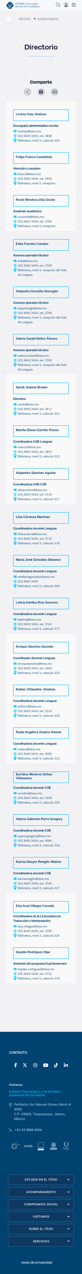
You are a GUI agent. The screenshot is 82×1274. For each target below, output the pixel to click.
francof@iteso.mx (29, 174)
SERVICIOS (41, 1241)
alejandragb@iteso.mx (32, 308)
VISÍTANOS (41, 1216)
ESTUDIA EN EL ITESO (41, 1179)
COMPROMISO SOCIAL (41, 1204)
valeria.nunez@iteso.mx (33, 355)
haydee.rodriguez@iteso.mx (36, 969)
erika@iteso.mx (28, 261)
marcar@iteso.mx (29, 447)
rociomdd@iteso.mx (31, 217)
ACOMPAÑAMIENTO (41, 1192)
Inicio (25, 18)
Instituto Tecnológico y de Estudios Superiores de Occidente (35, 1093)
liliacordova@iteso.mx (32, 534)
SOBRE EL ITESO (41, 1229)
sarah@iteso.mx (28, 404)
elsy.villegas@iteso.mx (32, 926)
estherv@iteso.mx (29, 706)
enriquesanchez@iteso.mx (35, 663)
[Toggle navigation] (72, 5)
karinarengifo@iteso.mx (33, 879)
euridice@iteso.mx (30, 793)
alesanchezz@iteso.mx (32, 490)
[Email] (54, 92)
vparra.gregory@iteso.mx (34, 836)
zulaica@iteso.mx (29, 749)
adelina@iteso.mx (29, 619)
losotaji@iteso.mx (29, 131)
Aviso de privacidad (36, 1262)
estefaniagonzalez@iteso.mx (36, 577)
